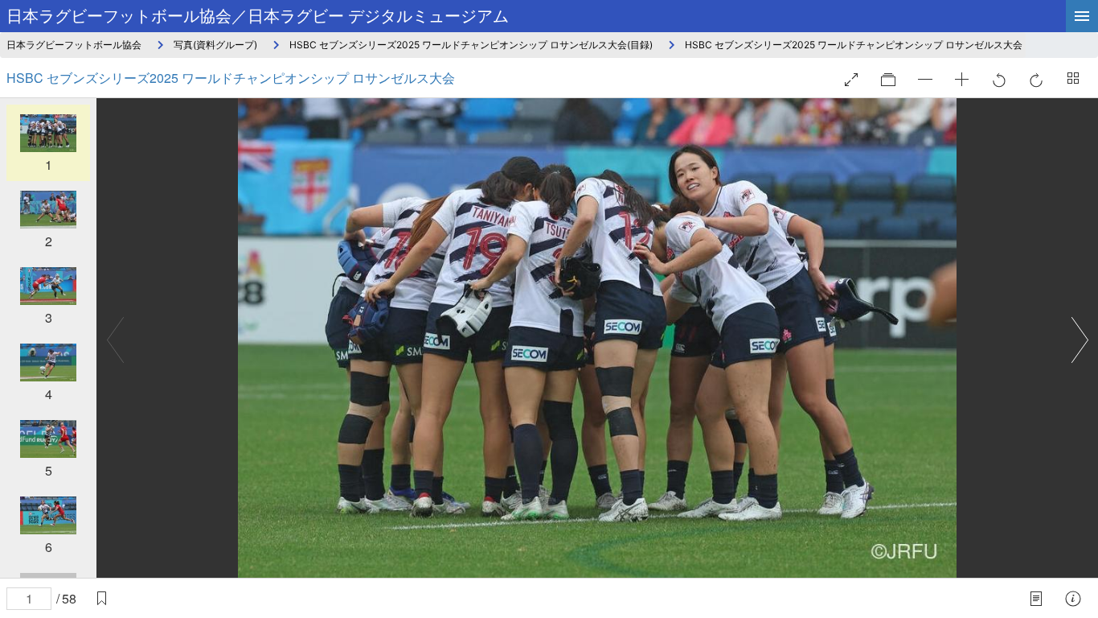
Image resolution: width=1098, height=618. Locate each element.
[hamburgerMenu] (1082, 16)
